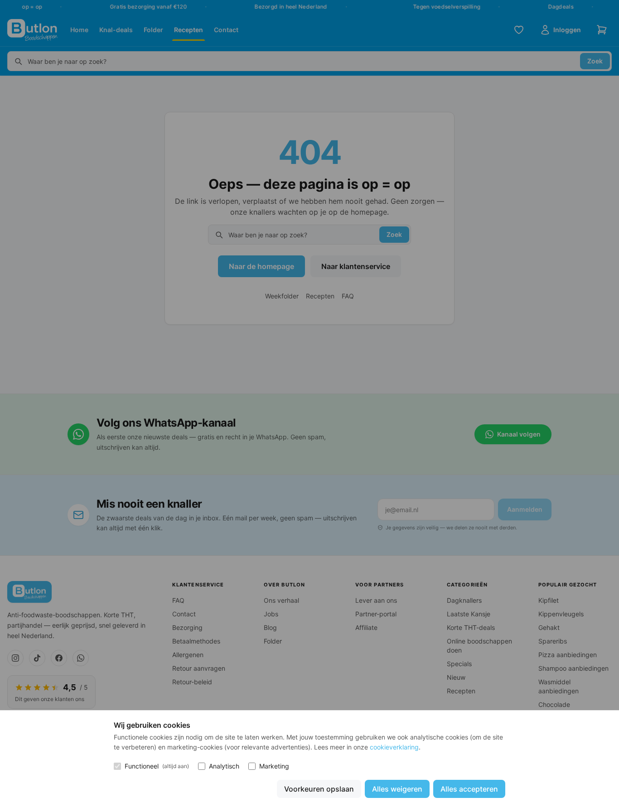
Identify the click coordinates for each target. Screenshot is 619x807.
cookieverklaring (394, 747)
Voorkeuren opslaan (319, 788)
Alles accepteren (469, 788)
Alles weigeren (397, 788)
